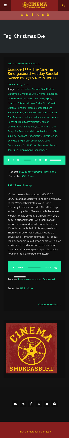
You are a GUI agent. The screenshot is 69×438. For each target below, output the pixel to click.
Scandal (12, 140)
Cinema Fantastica (47, 93)
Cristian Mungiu (26, 103)
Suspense (43, 145)
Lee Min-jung (43, 126)
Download (50, 171)
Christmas (13, 93)
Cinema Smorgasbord (20, 98)
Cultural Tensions (17, 108)
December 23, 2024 (18, 84)
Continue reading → (49, 304)
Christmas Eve (28, 93)
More (31, 176)
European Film (44, 108)
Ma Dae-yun (21, 131)
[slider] (55, 160)
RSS (23, 176)
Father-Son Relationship (38, 112)
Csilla (39, 103)
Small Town (37, 140)
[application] (35, 162)
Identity (22, 122)
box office (25, 89)
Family (20, 112)
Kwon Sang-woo (26, 126)
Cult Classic (49, 103)
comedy (12, 103)
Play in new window (30, 171)
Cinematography (42, 98)
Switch (53, 145)
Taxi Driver (13, 150)
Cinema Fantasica (16, 64)
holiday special (41, 117)
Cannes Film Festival (43, 89)
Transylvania (26, 150)
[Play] (9, 160)
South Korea (30, 145)
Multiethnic (46, 131)
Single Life (23, 140)
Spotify (27, 185)
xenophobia (41, 150)
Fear (54, 112)
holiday (28, 117)
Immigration (33, 122)
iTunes (17, 185)
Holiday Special (32, 64)
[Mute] (45, 160)
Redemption (34, 136)
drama (31, 108)
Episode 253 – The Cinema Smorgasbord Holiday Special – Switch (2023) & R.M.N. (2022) (34, 73)
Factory (12, 112)
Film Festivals (15, 117)
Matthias (34, 131)
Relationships (50, 136)
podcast (22, 136)
